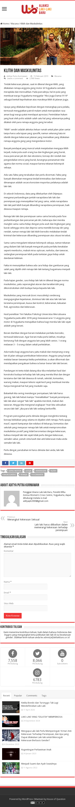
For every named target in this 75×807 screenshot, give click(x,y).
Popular (18, 695)
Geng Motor (15, 471)
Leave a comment (15, 78)
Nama (8, 582)
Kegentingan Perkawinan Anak (36, 749)
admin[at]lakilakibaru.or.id (56, 637)
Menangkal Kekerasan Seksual (23, 518)
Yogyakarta (37, 475)
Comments (31, 695)
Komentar (9, 551)
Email (7, 592)
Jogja (28, 471)
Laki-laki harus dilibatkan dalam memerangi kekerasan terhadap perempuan (51, 526)
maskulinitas (9, 475)
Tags (44, 695)
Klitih (53, 471)
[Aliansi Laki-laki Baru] (37, 8)
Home (5, 23)
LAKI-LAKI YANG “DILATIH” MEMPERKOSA (41, 717)
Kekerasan (41, 471)
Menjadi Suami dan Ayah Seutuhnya (39, 763)
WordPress (27, 799)
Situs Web (9, 603)
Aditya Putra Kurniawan (17, 76)
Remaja (24, 475)
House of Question (56, 799)
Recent (6, 695)
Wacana (15, 23)
